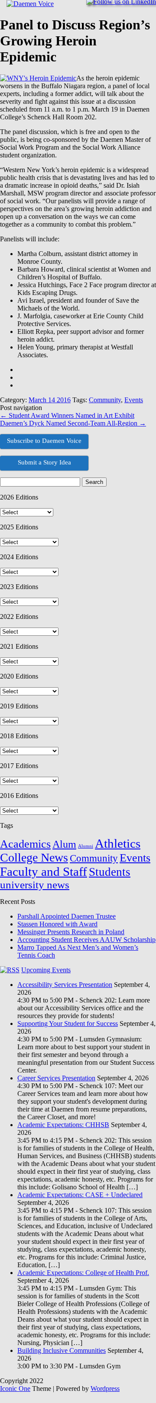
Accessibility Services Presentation (64, 984)
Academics (25, 844)
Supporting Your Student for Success (67, 1023)
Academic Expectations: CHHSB (63, 1124)
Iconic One (15, 1388)
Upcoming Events (46, 970)
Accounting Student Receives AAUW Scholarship (86, 939)
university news (34, 884)
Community (105, 400)
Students (109, 871)
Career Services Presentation (56, 1078)
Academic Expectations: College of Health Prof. (83, 1272)
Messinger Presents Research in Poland (70, 931)
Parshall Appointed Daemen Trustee (66, 916)
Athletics (117, 843)
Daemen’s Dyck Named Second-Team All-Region (73, 423)
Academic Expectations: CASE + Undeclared (80, 1194)
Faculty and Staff (43, 871)
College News (34, 857)
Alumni (85, 846)
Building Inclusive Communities (61, 1350)
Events (133, 400)
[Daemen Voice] (30, 3)
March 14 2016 (50, 400)
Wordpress (105, 1388)
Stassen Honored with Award (57, 924)
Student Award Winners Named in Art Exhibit (67, 415)
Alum (64, 844)
